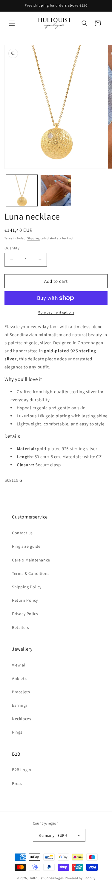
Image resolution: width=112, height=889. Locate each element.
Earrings (20, 705)
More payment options (56, 312)
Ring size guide (26, 546)
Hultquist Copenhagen (46, 878)
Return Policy (25, 600)
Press (17, 783)
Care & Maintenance (31, 560)
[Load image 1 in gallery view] (21, 190)
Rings (17, 732)
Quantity (11, 248)
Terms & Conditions (31, 573)
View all (19, 665)
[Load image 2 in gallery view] (56, 190)
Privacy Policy (25, 613)
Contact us (22, 532)
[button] (12, 23)
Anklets (19, 678)
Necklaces (21, 718)
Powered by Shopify (80, 878)
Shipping (33, 238)
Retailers (20, 627)
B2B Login (21, 769)
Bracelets (21, 691)
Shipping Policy (27, 586)
